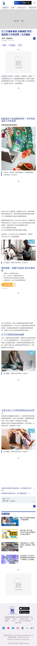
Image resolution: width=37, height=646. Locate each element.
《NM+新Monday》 (24, 619)
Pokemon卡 (22, 7)
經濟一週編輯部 (7, 38)
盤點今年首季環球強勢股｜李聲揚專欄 (27, 518)
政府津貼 (16, 488)
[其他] (34, 38)
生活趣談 (12, 45)
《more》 (13, 621)
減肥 (4, 45)
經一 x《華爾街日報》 (24, 2)
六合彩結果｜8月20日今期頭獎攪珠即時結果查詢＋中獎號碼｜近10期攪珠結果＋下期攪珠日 (27, 558)
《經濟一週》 (18, 623)
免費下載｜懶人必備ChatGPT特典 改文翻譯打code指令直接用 (28, 532)
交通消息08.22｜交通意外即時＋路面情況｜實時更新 (27, 545)
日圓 (12, 7)
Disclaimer (18, 639)
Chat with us (11, 639)
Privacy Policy (25, 639)
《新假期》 (7, 619)
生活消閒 (4, 40)
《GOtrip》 (14, 619)
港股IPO (5, 7)
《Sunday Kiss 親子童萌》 (24, 621)
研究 (20, 45)
